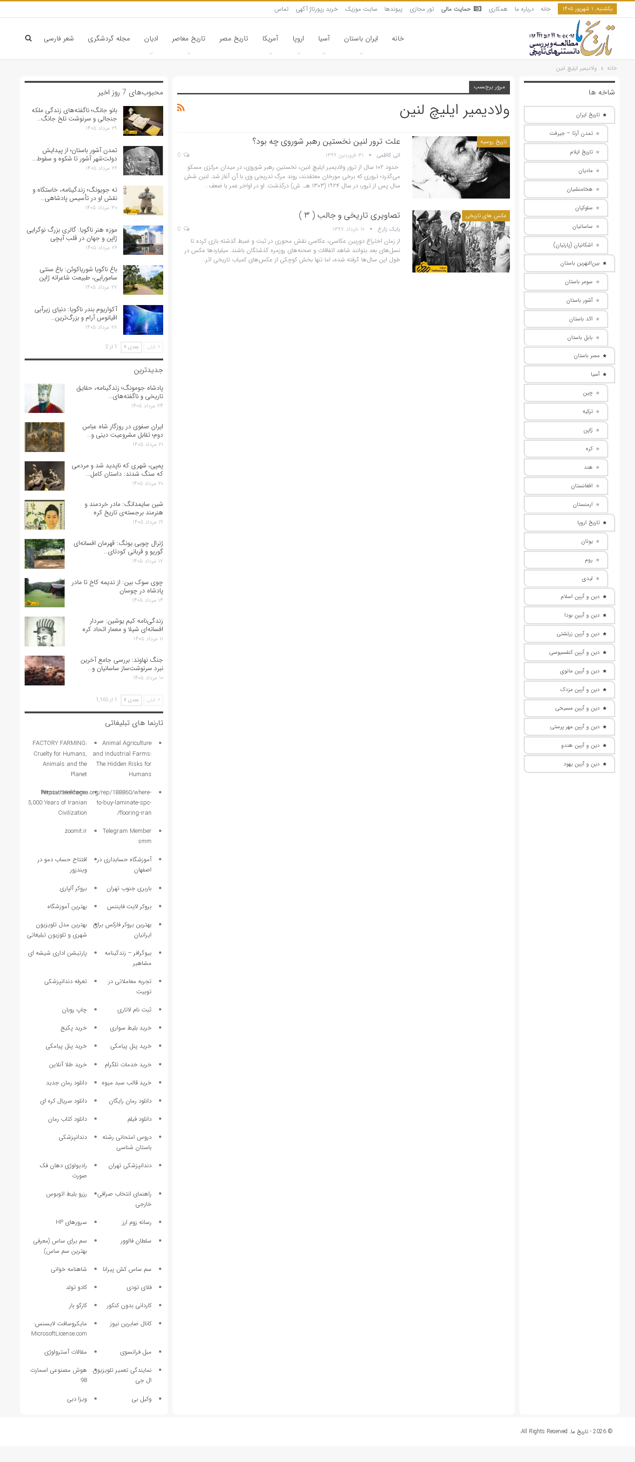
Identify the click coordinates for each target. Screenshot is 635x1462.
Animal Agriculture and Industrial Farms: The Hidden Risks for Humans (122, 758)
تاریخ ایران (588, 114)
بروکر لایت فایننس (129, 906)
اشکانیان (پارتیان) (573, 244)
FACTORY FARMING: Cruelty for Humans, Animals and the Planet (60, 758)
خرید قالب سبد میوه (127, 1083)
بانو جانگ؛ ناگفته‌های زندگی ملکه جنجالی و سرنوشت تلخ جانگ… (74, 114)
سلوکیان (584, 207)
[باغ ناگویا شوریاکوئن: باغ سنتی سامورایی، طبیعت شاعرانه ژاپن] (143, 280)
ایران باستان (361, 38)
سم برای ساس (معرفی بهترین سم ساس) (60, 1246)
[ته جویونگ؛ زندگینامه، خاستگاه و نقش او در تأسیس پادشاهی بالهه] (143, 200)
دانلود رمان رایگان (130, 1101)
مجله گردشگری (109, 38)
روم (589, 559)
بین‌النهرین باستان (580, 263)
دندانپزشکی (73, 1137)
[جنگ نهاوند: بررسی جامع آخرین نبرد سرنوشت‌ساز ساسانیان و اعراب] (45, 670)
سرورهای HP (71, 1222)
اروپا (298, 38)
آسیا (324, 38)
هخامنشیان (580, 189)
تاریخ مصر (233, 38)
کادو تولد (76, 1287)
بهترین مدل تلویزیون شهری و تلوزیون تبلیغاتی (57, 930)
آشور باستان (579, 300)
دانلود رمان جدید (66, 1083)
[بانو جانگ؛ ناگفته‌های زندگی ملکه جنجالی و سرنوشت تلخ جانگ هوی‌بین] (143, 121)
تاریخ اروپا (588, 522)
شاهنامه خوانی (69, 1269)
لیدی (587, 578)
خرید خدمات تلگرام (128, 1065)
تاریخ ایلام (581, 151)
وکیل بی (142, 1399)
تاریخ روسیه (493, 141)
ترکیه (587, 411)
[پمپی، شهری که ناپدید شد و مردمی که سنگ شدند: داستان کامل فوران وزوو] (45, 476)
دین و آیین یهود (581, 763)
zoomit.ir (76, 831)
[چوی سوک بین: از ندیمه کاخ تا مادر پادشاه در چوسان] (45, 593)
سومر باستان (579, 281)
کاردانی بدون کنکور (129, 1305)
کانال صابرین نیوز (131, 1324)
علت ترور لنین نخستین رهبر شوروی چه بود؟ (326, 141)
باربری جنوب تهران (129, 888)
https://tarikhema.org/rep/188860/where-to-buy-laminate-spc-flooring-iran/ (96, 803)
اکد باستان (581, 318)
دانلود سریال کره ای (63, 1101)
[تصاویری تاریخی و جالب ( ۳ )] (461, 241)
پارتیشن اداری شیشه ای (57, 953)
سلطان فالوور (136, 1241)
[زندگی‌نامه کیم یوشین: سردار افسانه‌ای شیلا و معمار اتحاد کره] (45, 631)
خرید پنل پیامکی (131, 1046)
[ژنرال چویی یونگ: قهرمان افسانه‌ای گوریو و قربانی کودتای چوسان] (45, 554)
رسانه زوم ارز (137, 1222)
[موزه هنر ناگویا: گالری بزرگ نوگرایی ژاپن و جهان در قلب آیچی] (143, 240)
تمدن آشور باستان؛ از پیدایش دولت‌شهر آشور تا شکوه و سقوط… (74, 154)
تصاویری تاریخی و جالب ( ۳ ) (349, 215)
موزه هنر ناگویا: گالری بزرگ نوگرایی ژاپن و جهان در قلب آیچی (71, 234)
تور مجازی (422, 9)
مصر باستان (587, 355)
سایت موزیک (361, 9)
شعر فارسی (59, 38)
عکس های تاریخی (486, 215)
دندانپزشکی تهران (130, 1165)
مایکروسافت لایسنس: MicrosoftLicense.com (59, 1329)
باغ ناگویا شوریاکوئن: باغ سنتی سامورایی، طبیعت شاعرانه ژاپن (78, 273)
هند (588, 467)
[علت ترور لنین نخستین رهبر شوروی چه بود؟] (461, 167)
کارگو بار (78, 1305)
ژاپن (588, 429)
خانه (546, 9)
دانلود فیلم (139, 1119)
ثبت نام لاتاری (134, 1010)
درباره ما (524, 9)
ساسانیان (582, 226)
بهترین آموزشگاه (67, 906)
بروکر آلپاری (73, 888)
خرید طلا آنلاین (68, 1065)
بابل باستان (580, 337)
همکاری (498, 9)
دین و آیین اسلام (580, 596)
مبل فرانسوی (136, 1352)
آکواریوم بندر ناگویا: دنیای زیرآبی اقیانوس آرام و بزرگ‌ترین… (75, 313)
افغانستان (582, 485)
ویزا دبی (77, 1399)
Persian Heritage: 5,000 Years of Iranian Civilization (57, 803)
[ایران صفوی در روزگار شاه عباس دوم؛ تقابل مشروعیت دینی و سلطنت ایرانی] (45, 437)
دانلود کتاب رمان (67, 1119)
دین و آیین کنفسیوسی (574, 652)
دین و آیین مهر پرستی (575, 726)
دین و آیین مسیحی (577, 708)
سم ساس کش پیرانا (127, 1269)
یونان (587, 541)
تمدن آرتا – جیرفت (571, 133)
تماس (281, 9)
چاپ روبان (74, 1010)
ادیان (151, 38)
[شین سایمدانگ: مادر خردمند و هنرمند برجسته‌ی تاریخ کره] (45, 515)
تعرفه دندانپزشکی (65, 981)
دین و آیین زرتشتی (578, 633)
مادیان (585, 170)
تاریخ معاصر (188, 38)
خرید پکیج (73, 1028)
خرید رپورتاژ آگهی (317, 9)
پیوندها (393, 9)
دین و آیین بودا (582, 615)
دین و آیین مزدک (580, 689)
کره (589, 448)
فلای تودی (139, 1287)
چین (588, 392)
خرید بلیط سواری (131, 1028)
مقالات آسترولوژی (65, 1352)
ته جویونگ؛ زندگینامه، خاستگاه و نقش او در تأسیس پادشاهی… (75, 194)
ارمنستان (583, 504)
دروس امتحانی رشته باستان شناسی (127, 1142)
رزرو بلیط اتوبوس (66, 1194)
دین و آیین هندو (580, 745)
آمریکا (270, 38)
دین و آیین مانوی (580, 670)
